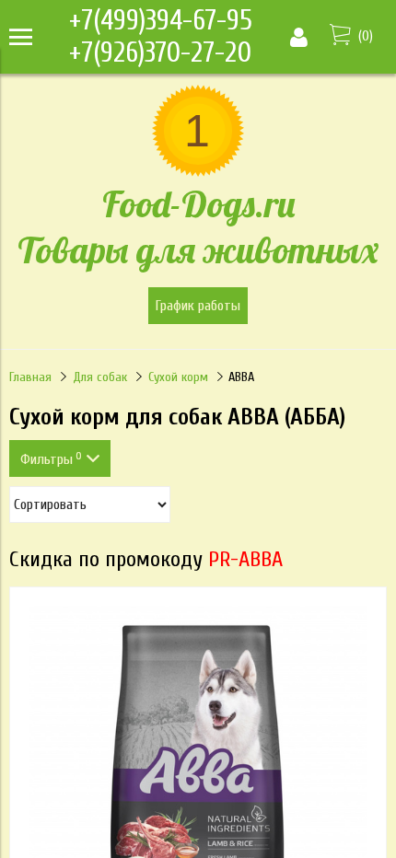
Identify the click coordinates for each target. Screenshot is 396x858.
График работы (198, 305)
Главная (30, 377)
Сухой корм (178, 377)
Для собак (100, 377)
